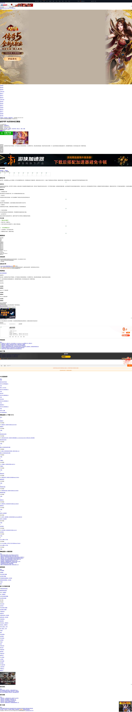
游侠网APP (83, 1)
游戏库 (50, 1)
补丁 (47, 1)
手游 (66, 1)
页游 (69, 1)
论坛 (56, 1)
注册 (95, 1)
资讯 (41, 1)
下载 (44, 1)
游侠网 (38, 1)
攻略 (53, 1)
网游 (63, 1)
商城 (59, 1)
